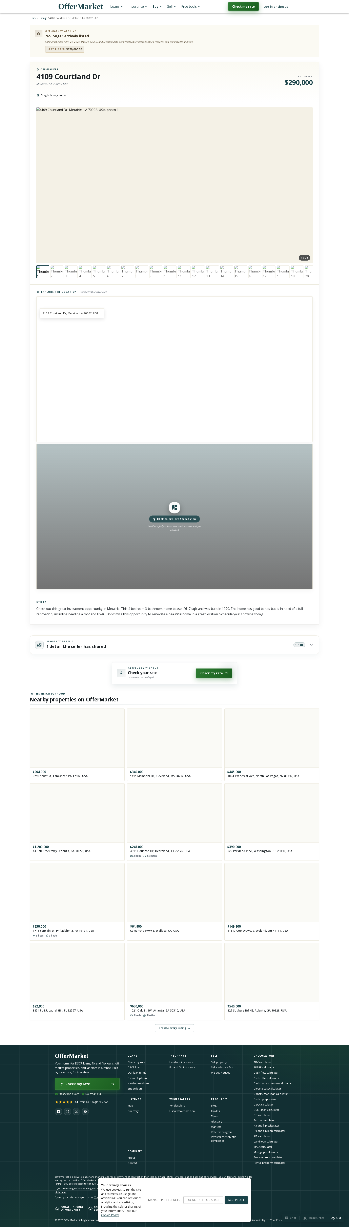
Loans (115, 6)
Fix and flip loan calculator (269, 1131)
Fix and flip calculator (266, 1125)
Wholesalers (177, 1105)
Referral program (221, 1132)
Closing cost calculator (267, 1088)
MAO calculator (263, 1147)
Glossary (216, 1121)
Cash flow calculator (266, 1072)
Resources (219, 1099)
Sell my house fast (222, 1067)
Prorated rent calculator (268, 1157)
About (131, 1157)
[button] (174, 516)
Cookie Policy (110, 1215)
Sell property (219, 1062)
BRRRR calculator (264, 1067)
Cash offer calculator (266, 1078)
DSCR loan (134, 1067)
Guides (215, 1111)
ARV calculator (262, 1062)
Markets (216, 1127)
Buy (155, 6)
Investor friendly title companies (223, 1139)
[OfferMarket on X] (76, 1111)
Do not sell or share (203, 1200)
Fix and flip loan (137, 1078)
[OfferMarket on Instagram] (67, 1111)
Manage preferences (164, 1200)
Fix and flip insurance (182, 1067)
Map (130, 1105)
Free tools (189, 6)
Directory (133, 1111)
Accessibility (258, 1220)
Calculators (264, 1055)
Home (33, 18)
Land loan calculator (266, 1141)
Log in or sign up (276, 6)
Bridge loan (135, 1088)
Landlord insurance (181, 1062)
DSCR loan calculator (266, 1110)
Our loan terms (137, 1072)
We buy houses (220, 1072)
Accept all (236, 1200)
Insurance (136, 6)
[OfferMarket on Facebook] (58, 1111)
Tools (214, 1116)
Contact (132, 1163)
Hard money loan (138, 1083)
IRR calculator (262, 1136)
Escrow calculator (264, 1120)
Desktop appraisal (265, 1099)
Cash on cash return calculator (272, 1083)
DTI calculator (262, 1115)
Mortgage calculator (266, 1152)
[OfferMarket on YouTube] (85, 1111)
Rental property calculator (269, 1163)
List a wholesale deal (182, 1111)
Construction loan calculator (271, 1094)
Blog (214, 1105)
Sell (169, 6)
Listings (43, 18)
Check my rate (243, 6)
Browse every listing (174, 1028)
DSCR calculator (263, 1104)
